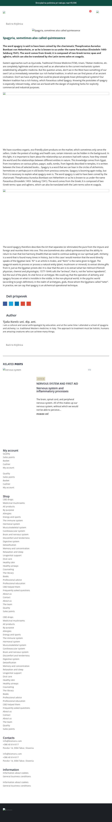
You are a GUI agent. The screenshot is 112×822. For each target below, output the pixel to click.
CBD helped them (11, 587)
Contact (6, 597)
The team (7, 604)
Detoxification (9, 545)
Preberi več (42, 414)
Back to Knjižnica (14, 23)
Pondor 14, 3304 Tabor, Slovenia (18, 748)
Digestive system (11, 541)
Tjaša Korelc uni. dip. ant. (19, 321)
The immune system (13, 520)
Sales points (9, 457)
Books (6, 576)
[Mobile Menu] (106, 12)
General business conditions (17, 776)
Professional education (14, 583)
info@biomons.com (12, 741)
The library (8, 573)
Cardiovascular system (14, 531)
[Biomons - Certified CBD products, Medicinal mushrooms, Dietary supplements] (16, 12)
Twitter (11, 304)
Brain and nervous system (15, 534)
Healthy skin (9, 562)
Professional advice (12, 580)
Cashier (6, 464)
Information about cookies (15, 773)
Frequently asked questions (16, 590)
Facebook (5, 304)
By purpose (8, 510)
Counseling (8, 569)
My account (8, 467)
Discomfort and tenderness (16, 538)
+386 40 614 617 (11, 744)
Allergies (7, 513)
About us (7, 594)
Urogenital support (12, 555)
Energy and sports (12, 517)
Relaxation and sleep (13, 552)
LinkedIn (17, 304)
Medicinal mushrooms (14, 503)
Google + (23, 304)
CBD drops (8, 499)
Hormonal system (11, 524)
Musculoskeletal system (14, 527)
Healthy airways (10, 566)
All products (9, 506)
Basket (6, 460)
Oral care (7, 559)
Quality (6, 453)
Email (29, 304)
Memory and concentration (16, 548)
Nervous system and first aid (57, 383)
